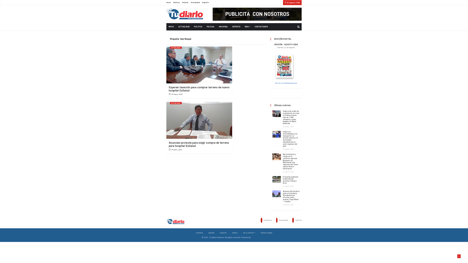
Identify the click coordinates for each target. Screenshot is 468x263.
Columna (199, 233)
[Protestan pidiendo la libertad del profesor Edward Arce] (276, 179)
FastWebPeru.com (258, 237)
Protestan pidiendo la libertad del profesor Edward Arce (290, 180)
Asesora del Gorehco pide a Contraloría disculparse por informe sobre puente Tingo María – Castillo (291, 196)
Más (247, 26)
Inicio (168, 2)
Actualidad (195, 2)
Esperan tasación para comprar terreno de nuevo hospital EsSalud (199, 89)
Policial (185, 2)
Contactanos (261, 26)
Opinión (211, 233)
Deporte (205, 2)
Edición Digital (266, 233)
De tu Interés (248, 233)
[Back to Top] (459, 256)
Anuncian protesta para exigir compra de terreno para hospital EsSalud (199, 144)
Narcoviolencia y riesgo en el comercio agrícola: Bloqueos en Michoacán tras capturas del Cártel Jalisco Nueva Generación (290, 161)
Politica (176, 2)
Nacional (223, 26)
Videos (235, 233)
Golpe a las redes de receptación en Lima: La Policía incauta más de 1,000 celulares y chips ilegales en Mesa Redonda (291, 117)
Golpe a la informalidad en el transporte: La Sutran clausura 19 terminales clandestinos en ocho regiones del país (290, 139)
